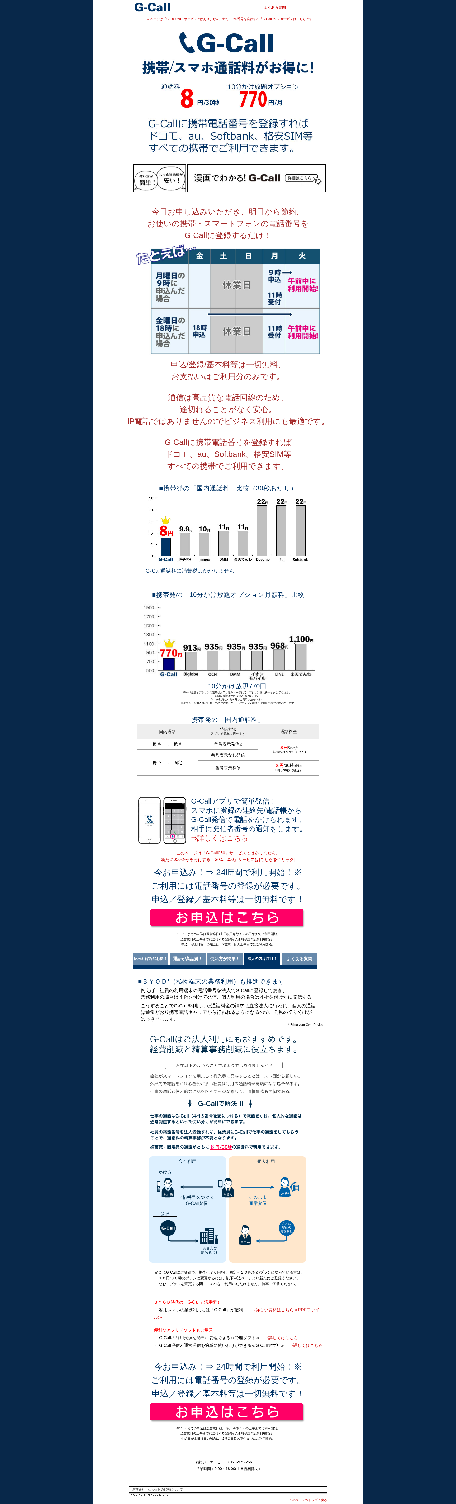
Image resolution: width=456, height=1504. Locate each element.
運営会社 (138, 1489)
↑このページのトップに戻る (307, 1500)
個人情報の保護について (165, 1489)
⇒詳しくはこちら (220, 838)
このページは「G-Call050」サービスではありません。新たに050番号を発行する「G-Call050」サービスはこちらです (228, 19)
